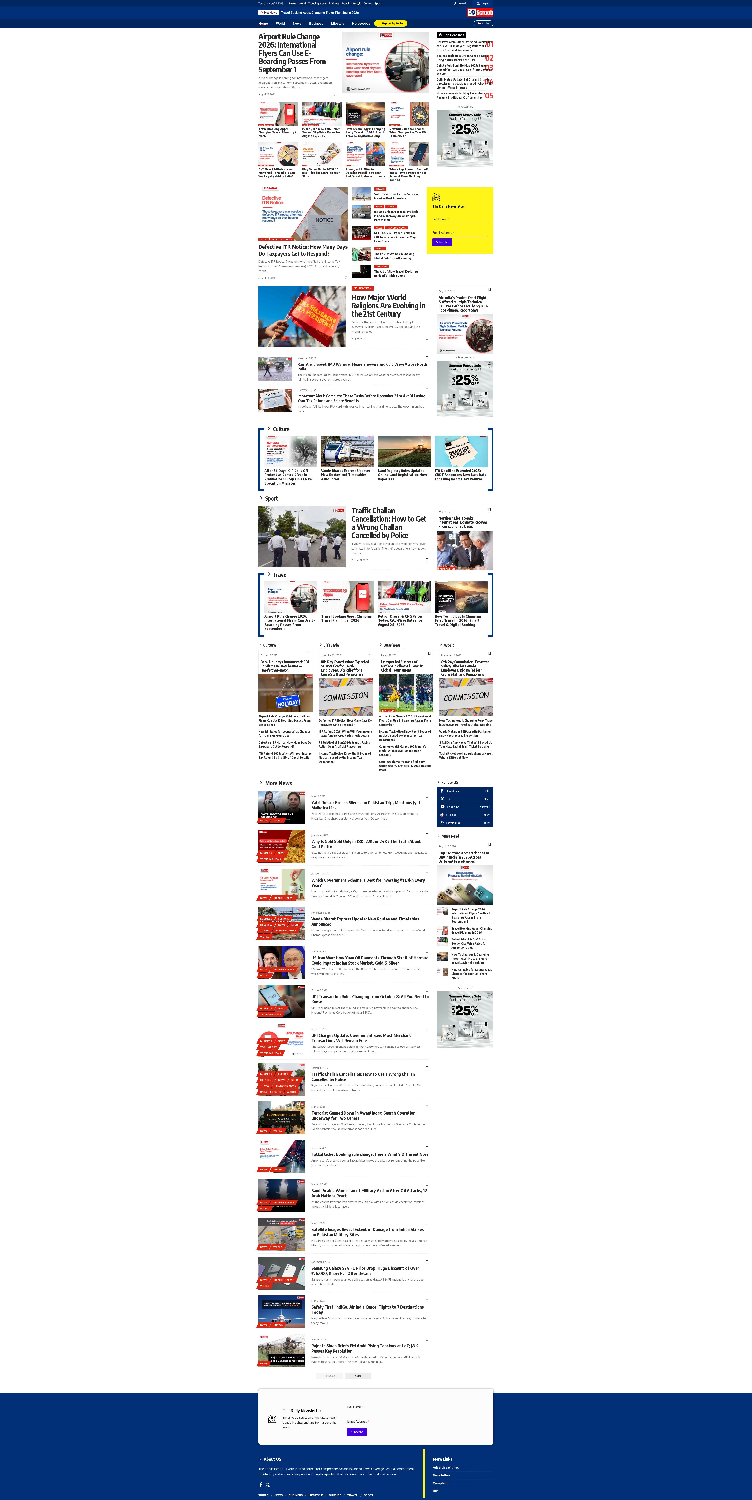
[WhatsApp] (465, 823)
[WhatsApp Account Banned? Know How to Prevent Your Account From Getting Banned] (409, 154)
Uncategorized (270, 1091)
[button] (460, 3)
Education (363, 288)
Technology (269, 125)
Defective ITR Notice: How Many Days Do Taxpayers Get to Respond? (303, 250)
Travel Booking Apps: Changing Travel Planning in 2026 (277, 132)
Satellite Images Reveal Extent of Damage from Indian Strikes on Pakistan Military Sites (367, 1231)
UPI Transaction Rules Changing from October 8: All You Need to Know (370, 999)
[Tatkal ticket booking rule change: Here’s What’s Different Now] (282, 1156)
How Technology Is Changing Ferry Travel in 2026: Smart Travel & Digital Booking (365, 132)
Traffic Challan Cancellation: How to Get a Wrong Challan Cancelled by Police (389, 522)
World (302, 3)
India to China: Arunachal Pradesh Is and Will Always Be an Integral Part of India (396, 216)
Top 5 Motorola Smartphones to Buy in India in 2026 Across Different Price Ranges (464, 856)
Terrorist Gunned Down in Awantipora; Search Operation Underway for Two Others (363, 1115)
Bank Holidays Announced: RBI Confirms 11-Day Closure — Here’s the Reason (284, 665)
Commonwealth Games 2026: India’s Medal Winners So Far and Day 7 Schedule (402, 750)
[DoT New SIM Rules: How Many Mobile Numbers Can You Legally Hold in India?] (278, 154)
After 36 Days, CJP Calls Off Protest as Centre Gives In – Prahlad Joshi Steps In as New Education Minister (288, 476)
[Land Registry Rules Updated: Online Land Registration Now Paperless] (404, 451)
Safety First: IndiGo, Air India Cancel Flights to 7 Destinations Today (367, 1309)
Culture (368, 3)
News (292, 3)
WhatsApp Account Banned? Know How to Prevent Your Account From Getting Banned (408, 174)
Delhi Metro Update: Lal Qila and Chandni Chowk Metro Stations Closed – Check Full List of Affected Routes (464, 83)
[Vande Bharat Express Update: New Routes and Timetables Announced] (347, 451)
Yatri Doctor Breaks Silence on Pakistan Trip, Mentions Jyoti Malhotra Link (366, 805)
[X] (465, 799)
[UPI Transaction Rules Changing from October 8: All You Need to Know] (282, 1001)
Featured (388, 711)
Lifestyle (356, 3)
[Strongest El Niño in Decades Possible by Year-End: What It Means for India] (365, 154)
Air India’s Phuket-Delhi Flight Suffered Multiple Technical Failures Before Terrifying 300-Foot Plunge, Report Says (463, 303)
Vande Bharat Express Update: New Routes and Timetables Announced (345, 474)
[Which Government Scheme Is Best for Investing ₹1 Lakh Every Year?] (282, 885)
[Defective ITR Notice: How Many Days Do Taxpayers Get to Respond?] (303, 214)
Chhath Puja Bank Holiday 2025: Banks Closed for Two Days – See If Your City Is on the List (464, 69)
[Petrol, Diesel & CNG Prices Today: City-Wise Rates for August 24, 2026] (322, 114)
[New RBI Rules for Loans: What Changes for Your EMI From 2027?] (409, 114)
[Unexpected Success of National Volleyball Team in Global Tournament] (406, 693)
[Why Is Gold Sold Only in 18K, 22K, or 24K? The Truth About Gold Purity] (282, 846)
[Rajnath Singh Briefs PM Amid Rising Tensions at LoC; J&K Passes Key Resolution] (282, 1350)
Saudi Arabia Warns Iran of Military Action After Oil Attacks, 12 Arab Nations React (405, 766)
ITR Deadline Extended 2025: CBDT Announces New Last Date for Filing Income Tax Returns (461, 474)
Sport (378, 3)
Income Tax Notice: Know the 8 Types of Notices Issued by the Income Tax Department (345, 757)
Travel (345, 3)
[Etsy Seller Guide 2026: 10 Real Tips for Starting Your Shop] (322, 154)
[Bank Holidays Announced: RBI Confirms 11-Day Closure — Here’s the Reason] (285, 693)
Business (334, 3)
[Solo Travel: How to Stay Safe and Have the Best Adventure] (361, 194)
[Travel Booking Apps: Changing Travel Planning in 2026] (278, 114)
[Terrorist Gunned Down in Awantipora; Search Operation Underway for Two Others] (282, 1117)
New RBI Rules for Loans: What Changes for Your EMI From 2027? (408, 132)
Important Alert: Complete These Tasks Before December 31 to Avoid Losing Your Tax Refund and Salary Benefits (361, 398)
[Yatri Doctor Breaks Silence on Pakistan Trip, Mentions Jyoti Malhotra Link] (282, 807)
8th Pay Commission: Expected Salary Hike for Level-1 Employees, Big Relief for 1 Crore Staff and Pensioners (464, 46)
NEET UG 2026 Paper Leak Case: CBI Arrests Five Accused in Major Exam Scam (396, 237)
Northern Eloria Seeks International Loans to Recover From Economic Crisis (463, 522)
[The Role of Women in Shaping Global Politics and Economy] (361, 254)
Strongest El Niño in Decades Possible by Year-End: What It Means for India (365, 172)
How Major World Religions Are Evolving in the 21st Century (388, 305)
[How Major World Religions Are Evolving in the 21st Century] (302, 316)
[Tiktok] (465, 815)
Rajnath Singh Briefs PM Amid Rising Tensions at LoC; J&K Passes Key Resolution (364, 1348)
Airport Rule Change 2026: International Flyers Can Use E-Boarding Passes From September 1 (292, 52)
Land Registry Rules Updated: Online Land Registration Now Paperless (402, 474)
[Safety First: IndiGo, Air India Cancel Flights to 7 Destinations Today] (282, 1311)
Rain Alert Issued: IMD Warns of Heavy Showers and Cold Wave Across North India (362, 366)
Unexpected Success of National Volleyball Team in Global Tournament (402, 665)
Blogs (261, 125)
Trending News (317, 3)
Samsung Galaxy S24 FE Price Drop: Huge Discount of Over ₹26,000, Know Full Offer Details (365, 1270)
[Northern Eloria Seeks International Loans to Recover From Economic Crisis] (465, 550)
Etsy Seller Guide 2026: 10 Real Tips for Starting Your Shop (321, 172)
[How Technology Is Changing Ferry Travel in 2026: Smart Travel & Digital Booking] (365, 114)
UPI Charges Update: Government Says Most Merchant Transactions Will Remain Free (361, 1037)
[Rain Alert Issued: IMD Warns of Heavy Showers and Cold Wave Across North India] (275, 369)
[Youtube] (465, 807)
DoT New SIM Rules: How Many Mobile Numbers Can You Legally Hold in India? (276, 172)
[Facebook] (465, 791)
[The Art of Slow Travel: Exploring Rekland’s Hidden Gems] (361, 271)
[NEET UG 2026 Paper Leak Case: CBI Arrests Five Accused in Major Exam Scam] (361, 233)
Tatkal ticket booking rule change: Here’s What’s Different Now (369, 1154)
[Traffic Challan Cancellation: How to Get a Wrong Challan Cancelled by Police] (302, 536)
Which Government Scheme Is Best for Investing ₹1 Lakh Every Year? (368, 882)
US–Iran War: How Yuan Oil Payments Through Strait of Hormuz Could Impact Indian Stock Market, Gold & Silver (369, 960)
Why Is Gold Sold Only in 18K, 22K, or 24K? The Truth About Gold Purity (366, 843)
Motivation (447, 569)
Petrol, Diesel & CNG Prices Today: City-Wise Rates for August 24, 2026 (331, 13)
